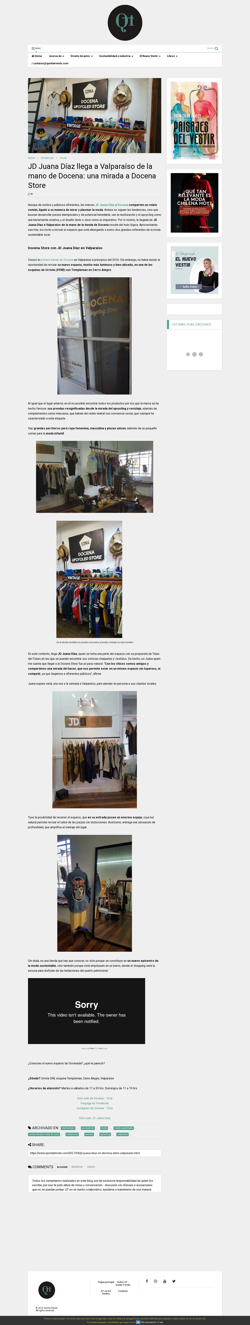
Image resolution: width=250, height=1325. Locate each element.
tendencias (47, 157)
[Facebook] (147, 1281)
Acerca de (55, 56)
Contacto (123, 1291)
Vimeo (104, 1049)
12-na (96, 1049)
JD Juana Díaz (105, 205)
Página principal (106, 1282)
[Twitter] (174, 1281)
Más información (148, 1322)
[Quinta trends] (125, 40)
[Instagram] (155, 1281)
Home (38, 56)
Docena (122, 205)
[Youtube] (164, 1281)
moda (63, 157)
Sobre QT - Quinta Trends (122, 1283)
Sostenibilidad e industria (114, 56)
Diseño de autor (80, 56)
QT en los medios (106, 1292)
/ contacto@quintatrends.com (50, 63)
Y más (160, 1322)
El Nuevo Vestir (149, 56)
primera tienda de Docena (56, 260)
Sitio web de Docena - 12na (94, 1098)
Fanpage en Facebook (95, 1103)
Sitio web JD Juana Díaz (94, 1118)
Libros (171, 56)
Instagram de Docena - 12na (95, 1108)
